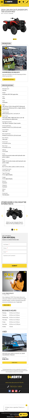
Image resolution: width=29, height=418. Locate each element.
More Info (14, 362)
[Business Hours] (19, 2)
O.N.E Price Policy (5, 5)
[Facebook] (9, 391)
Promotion (6, 43)
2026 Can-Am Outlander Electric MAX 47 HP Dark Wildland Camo (14, 223)
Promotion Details (9, 79)
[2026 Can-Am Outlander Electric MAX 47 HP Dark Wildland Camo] (14, 213)
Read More (6, 305)
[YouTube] (13, 391)
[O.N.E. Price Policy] (14, 281)
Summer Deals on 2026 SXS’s (11, 72)
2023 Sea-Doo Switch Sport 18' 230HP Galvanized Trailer (13, 354)
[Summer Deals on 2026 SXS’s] (14, 58)
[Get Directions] (23, 2)
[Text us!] (23, 415)
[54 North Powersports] (11, 2)
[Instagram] (16, 391)
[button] (2, 216)
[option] (14, 216)
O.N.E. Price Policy (8, 293)
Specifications (7, 85)
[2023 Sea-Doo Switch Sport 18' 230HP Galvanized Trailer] (14, 342)
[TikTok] (19, 391)
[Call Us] (27, 2)
